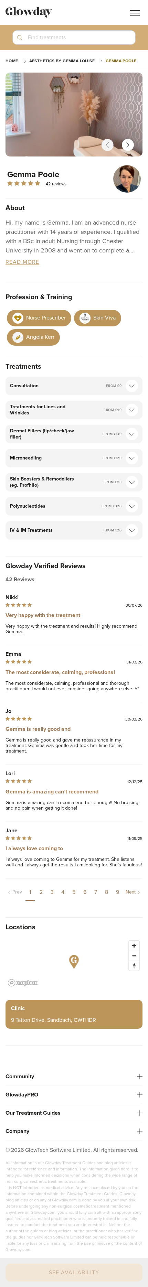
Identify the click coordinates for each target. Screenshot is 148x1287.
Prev (17, 892)
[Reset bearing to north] (134, 966)
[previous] (108, 145)
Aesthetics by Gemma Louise (62, 60)
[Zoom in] (134, 946)
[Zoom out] (134, 956)
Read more (22, 262)
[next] (128, 145)
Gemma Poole (121, 60)
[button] (74, 40)
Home (12, 60)
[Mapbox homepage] (23, 983)
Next (131, 892)
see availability (74, 1272)
